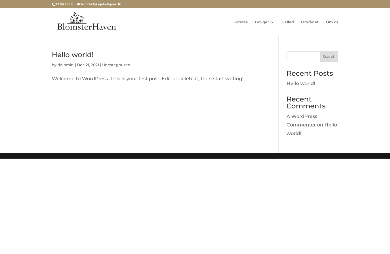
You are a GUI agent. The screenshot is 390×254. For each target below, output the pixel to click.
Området (310, 22)
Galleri (287, 22)
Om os (332, 22)
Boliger (262, 22)
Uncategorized (116, 64)
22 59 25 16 (64, 4)
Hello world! (73, 54)
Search (329, 56)
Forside (240, 22)
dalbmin (66, 64)
